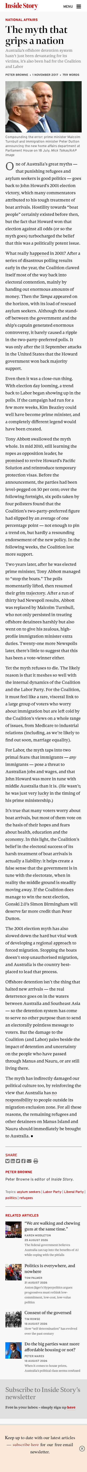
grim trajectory (30, 593)
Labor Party (52, 1192)
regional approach (53, 943)
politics (11, 1198)
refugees (26, 1198)
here (71, 1407)
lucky (43, 793)
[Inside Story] (28, 6)
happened (39, 253)
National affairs (21, 20)
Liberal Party (74, 1192)
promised (14, 460)
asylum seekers (28, 1192)
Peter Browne (16, 74)
